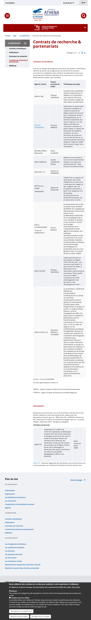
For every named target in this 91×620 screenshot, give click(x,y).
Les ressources (10, 501)
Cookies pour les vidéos (20, 598)
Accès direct (67, 3)
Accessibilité (10, 3)
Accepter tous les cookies (40, 616)
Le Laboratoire (11, 484)
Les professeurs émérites (14, 547)
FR (83, 3)
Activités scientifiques (17, 48)
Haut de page (76, 480)
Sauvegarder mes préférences (21, 611)
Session (14, 591)
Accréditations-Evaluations (15, 497)
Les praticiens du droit (13, 554)
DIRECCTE (36, 463)
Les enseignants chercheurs (15, 544)
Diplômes (12, 66)
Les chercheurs (11, 538)
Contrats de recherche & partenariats (18, 61)
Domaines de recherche (18, 56)
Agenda (8, 508)
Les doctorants (10, 558)
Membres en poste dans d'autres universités (22, 568)
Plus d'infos (76, 587)
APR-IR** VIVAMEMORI (39, 126)
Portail (7, 36)
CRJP (15, 36)
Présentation (10, 490)
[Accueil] (38, 12)
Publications (14, 52)
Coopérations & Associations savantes (19, 504)
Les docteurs (10, 551)
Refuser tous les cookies (19, 616)
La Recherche (24, 36)
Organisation (10, 494)
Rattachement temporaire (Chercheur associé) (22, 565)
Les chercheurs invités (13, 561)
